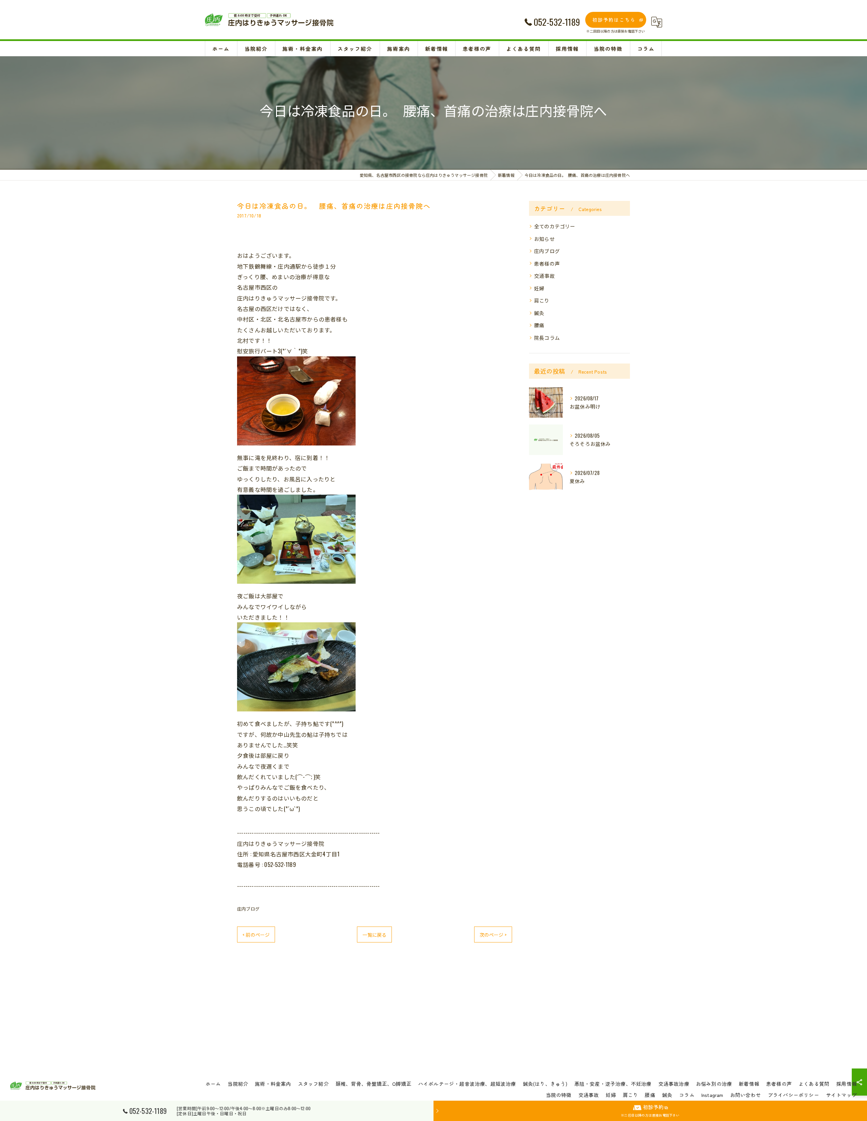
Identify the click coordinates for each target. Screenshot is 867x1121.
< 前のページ (256, 934)
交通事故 (544, 275)
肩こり (542, 300)
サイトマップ (841, 1094)
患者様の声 (547, 263)
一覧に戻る (374, 934)
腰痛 (539, 325)
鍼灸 (539, 312)
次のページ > (493, 934)
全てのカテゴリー (554, 226)
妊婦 (539, 288)
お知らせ (544, 238)
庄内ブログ (248, 908)
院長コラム (547, 337)
